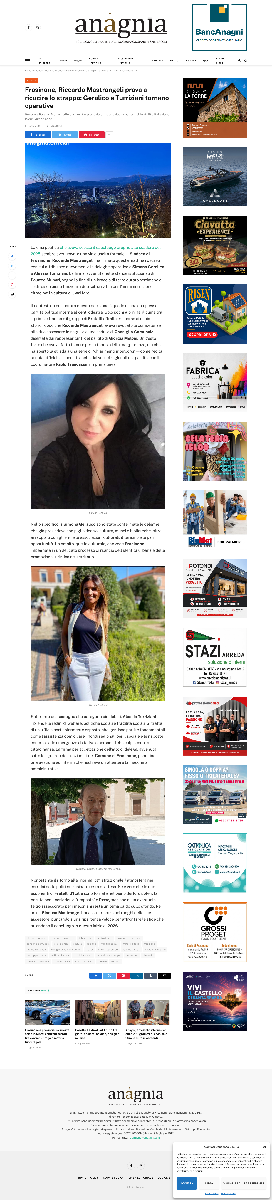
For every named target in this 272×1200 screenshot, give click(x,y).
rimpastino (132, 955)
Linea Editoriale (140, 1177)
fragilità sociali (109, 943)
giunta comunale (37, 949)
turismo (102, 961)
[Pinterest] (12, 284)
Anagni (78, 60)
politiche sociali (83, 955)
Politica (174, 60)
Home (63, 60)
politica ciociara (60, 955)
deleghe (91, 943)
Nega (209, 1183)
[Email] (12, 294)
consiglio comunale (38, 943)
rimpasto (148, 955)
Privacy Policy (228, 1193)
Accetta (186, 1183)
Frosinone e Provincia (125, 60)
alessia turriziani (36, 938)
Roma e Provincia (95, 60)
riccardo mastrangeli (109, 955)
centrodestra (104, 938)
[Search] (245, 60)
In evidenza (44, 60)
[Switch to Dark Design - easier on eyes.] (239, 60)
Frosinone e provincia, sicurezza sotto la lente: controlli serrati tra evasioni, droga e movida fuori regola (47, 1036)
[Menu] (27, 60)
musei (89, 949)
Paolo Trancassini (155, 949)
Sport (206, 60)
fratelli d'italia (131, 943)
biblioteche (85, 938)
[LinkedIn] (12, 275)
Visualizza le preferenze (243, 1183)
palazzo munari (131, 949)
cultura (77, 943)
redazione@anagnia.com (144, 1137)
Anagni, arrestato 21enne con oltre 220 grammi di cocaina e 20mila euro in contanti (146, 1034)
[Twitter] (12, 266)
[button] (264, 1147)
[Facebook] (12, 256)
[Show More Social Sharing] (109, 134)
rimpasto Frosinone (38, 961)
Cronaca (157, 60)
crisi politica (61, 943)
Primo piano (220, 60)
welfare (115, 961)
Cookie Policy (212, 1193)
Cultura (191, 60)
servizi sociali (62, 961)
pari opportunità (36, 955)
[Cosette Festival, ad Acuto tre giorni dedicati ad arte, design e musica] (97, 1012)
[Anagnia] (132, 28)
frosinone (149, 943)
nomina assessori (108, 949)
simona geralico (84, 961)
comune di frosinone (129, 938)
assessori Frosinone (62, 938)
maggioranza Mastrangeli (66, 949)
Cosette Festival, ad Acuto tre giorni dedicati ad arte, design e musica (97, 1034)
